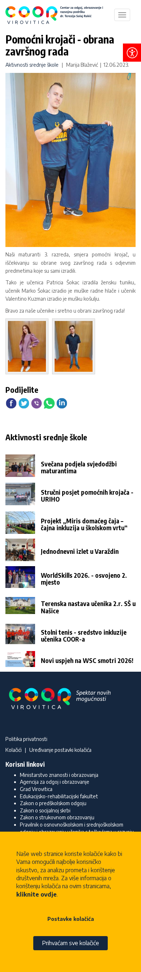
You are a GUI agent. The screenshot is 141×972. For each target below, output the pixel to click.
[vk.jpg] (75, 348)
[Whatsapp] (49, 403)
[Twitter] (24, 403)
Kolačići (13, 750)
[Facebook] (11, 403)
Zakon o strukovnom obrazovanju (57, 817)
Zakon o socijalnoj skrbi (45, 810)
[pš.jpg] (28, 348)
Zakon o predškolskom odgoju (53, 803)
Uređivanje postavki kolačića (60, 750)
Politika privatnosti (26, 739)
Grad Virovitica (36, 789)
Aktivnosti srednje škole (32, 65)
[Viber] (36, 403)
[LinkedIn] (62, 403)
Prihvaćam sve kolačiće (70, 943)
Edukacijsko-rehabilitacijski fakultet (59, 796)
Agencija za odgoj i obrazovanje (54, 782)
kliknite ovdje (36, 894)
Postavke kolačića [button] (70, 919)
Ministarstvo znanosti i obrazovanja (59, 775)
